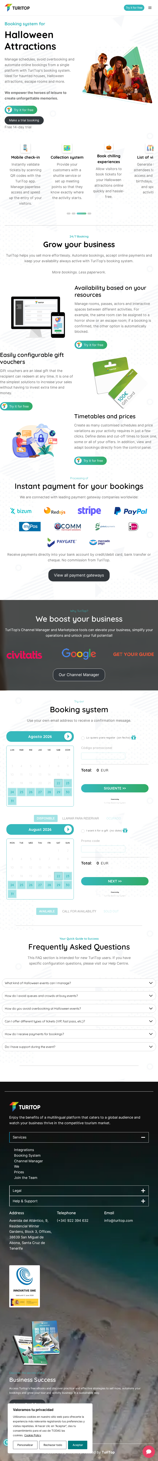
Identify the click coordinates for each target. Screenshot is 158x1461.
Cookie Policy (32, 1435)
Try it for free (134, 7)
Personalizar (25, 1445)
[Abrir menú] (149, 8)
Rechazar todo (53, 1445)
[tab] (69, 213)
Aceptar (78, 1445)
